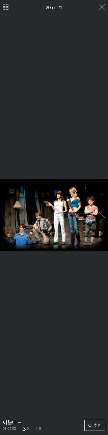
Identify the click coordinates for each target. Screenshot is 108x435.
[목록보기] (6, 7)
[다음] (102, 218)
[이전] (6, 218)
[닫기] (102, 7)
